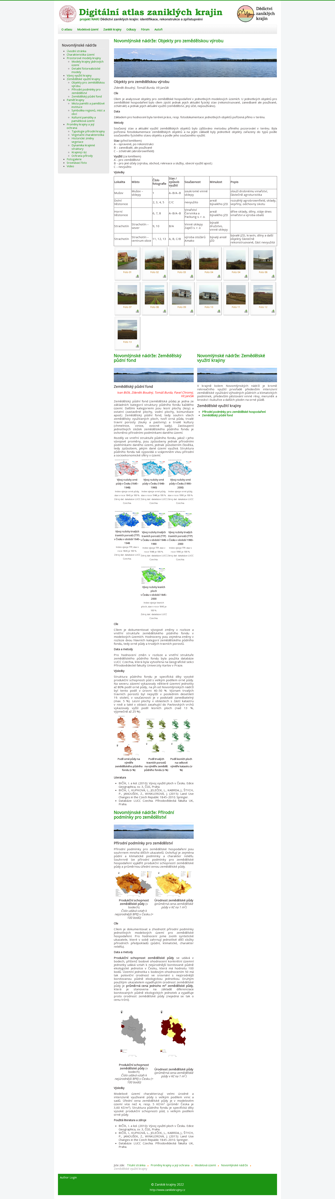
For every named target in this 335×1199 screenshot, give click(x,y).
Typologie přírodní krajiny (88, 131)
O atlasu (66, 29)
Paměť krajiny (75, 100)
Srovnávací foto (77, 163)
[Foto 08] (154, 294)
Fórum (145, 29)
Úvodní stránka (76, 51)
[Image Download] (137, 276)
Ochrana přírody (82, 156)
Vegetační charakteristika (88, 135)
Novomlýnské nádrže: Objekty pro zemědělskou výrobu (169, 40)
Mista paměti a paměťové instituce (88, 105)
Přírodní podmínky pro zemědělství (86, 91)
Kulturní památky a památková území (84, 119)
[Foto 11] (236, 294)
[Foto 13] (127, 329)
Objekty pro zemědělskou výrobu (88, 84)
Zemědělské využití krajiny (83, 79)
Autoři (158, 29)
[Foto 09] (181, 294)
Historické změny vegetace (83, 140)
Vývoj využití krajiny (79, 75)
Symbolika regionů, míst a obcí (88, 112)
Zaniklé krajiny (112, 29)
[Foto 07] (127, 294)
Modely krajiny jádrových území (88, 63)
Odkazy (131, 29)
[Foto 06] (263, 259)
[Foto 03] (181, 259)
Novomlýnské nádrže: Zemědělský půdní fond (147, 358)
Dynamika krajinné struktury (83, 147)
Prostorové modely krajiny (84, 58)
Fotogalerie (74, 159)
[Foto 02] (154, 259)
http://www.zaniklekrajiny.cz (167, 1190)
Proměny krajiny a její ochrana (80, 126)
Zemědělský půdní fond (87, 96)
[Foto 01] (127, 259)
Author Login (68, 1177)
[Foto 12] (263, 294)
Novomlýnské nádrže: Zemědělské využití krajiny (231, 358)
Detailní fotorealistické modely (86, 70)
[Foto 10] (208, 294)
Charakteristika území (80, 54)
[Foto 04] (208, 259)
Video (70, 166)
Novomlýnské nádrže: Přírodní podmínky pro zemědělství (144, 814)
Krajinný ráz (79, 152)
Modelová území (87, 29)
